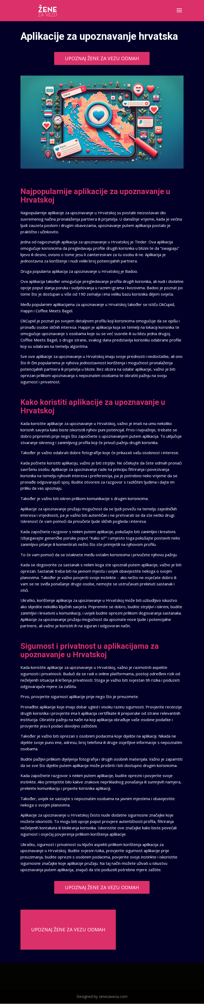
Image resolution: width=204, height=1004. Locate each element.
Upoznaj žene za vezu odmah (102, 58)
